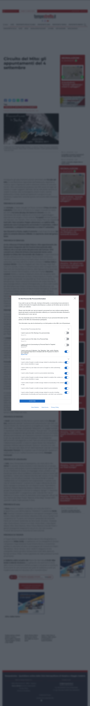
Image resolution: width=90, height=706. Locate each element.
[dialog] (45, 353)
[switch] (67, 333)
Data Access (45, 407)
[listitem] (45, 329)
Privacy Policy (55, 407)
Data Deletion (35, 407)
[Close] (75, 299)
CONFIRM (32, 401)
